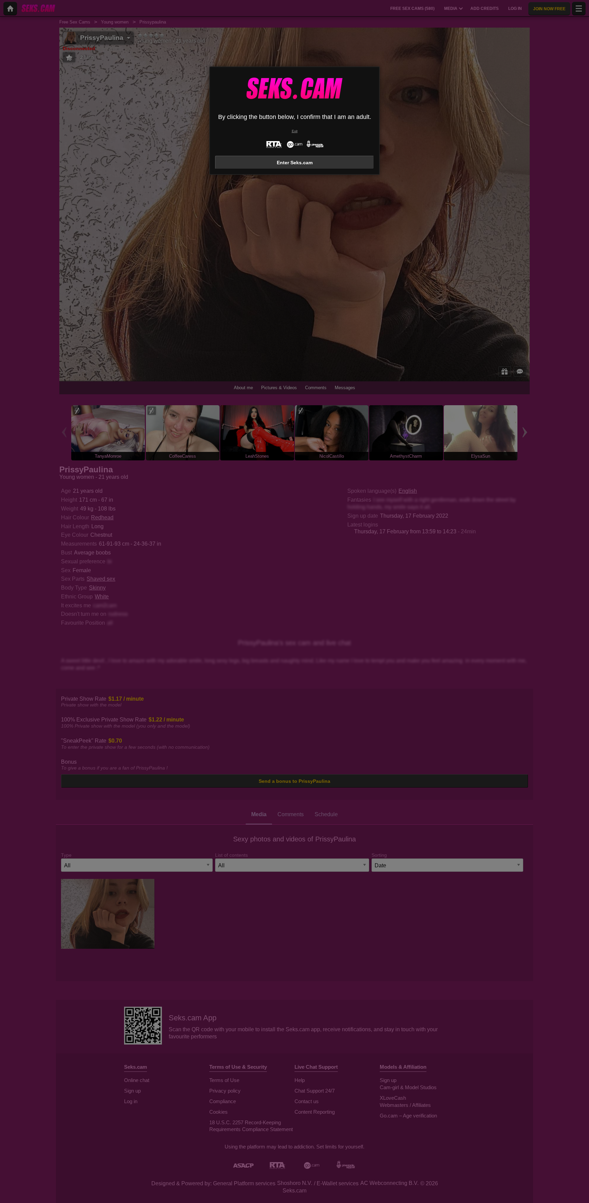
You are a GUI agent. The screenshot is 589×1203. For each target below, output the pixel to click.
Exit (295, 131)
